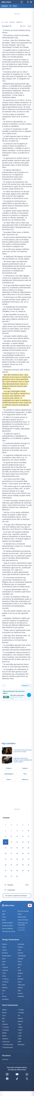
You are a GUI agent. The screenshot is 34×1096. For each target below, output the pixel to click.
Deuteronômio (6, 956)
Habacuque (21, 985)
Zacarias (20, 993)
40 (28, 865)
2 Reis (4, 976)
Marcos (4, 1012)
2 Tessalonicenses (7, 1047)
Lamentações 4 (9, 774)
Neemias (5, 987)
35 (28, 859)
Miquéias (20, 979)
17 (11, 842)
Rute (3, 964)
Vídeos (20, 914)
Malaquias (21, 996)
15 (28, 836)
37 (11, 865)
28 (17, 853)
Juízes (4, 961)
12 (11, 836)
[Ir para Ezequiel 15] (4, 685)
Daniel (20, 961)
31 (5, 859)
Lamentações (22, 956)
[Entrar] (21, 2)
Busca (4, 920)
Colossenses (6, 1041)
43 (17, 870)
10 (28, 830)
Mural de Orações (23, 911)
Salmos (4, 996)
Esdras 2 (25, 768)
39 (22, 865)
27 (11, 853)
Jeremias (20, 953)
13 (17, 836)
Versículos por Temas (8, 931)
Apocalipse (21, 1044)
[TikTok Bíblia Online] (17, 1078)
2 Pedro (20, 1030)
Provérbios (5, 999)
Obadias (20, 973)
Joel (19, 967)
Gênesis (4, 944)
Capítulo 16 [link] (19, 22)
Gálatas (4, 1033)
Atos (3, 1021)
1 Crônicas (5, 979)
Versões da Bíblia (7, 923)
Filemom (20, 1018)
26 (5, 853)
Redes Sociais (22, 917)
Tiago (19, 1024)
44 (22, 870)
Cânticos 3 (25, 779)
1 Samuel (5, 967)
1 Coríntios (5, 1027)
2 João (19, 1036)
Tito (19, 1015)
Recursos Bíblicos (7, 928)
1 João (19, 1033)
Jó (2, 993)
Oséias (20, 964)
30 (28, 853)
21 (5, 848)
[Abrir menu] (31, 2)
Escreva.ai (5, 1059)
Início (4, 911)
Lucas (4, 1015)
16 (10, 6)
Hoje (3, 914)
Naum (19, 982)
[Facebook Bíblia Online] (7, 1078)
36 (5, 865)
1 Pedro (20, 1027)
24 (22, 848)
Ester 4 (9, 779)
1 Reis (4, 973)
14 (22, 836)
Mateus (4, 1010)
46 (5, 876)
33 (17, 859)
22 (11, 848)
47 (11, 876)
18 (17, 842)
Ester (3, 990)
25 (28, 848)
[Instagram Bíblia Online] (7, 1074)
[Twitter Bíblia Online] (26, 1078)
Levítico (4, 950)
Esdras (4, 985)
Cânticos (20, 947)
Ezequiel (20, 958)
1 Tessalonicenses (7, 1044)
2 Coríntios (5, 1030)
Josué (3, 958)
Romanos (5, 1024)
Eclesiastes (21, 944)
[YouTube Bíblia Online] (17, 1074)
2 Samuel (5, 970)
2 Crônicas (5, 982)
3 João (19, 1039)
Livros (6, 22)
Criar (23, 26)
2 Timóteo (21, 1012)
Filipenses (5, 1039)
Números (5, 953)
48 (17, 876)
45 (28, 870)
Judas (19, 1041)
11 (5, 836)
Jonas (19, 976)
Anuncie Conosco (23, 920)
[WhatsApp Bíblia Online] (26, 1074)
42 (11, 870)
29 (22, 853)
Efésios (4, 1036)
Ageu (19, 990)
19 (22, 842)
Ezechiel (12, 22)
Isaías (19, 950)
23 (17, 848)
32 (11, 859)
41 (5, 870)
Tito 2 (25, 774)
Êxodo (4, 947)
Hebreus (20, 1021)
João (3, 1018)
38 (17, 865)
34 (22, 859)
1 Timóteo (21, 1010)
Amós (19, 970)
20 (28, 842)
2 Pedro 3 (9, 768)
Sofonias (20, 987)
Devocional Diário (7, 925)
